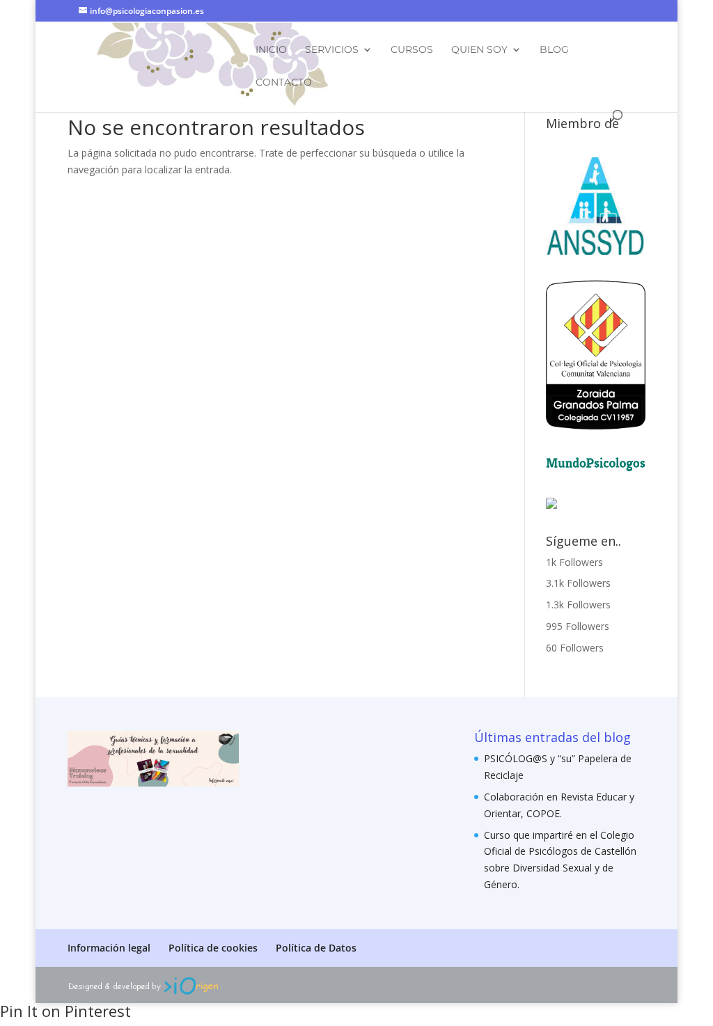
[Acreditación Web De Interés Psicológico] (551, 505)
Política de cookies (213, 947)
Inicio (271, 50)
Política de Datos (316, 947)
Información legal (109, 947)
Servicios (332, 50)
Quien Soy (479, 50)
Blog (554, 50)
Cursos (412, 50)
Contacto (284, 82)
